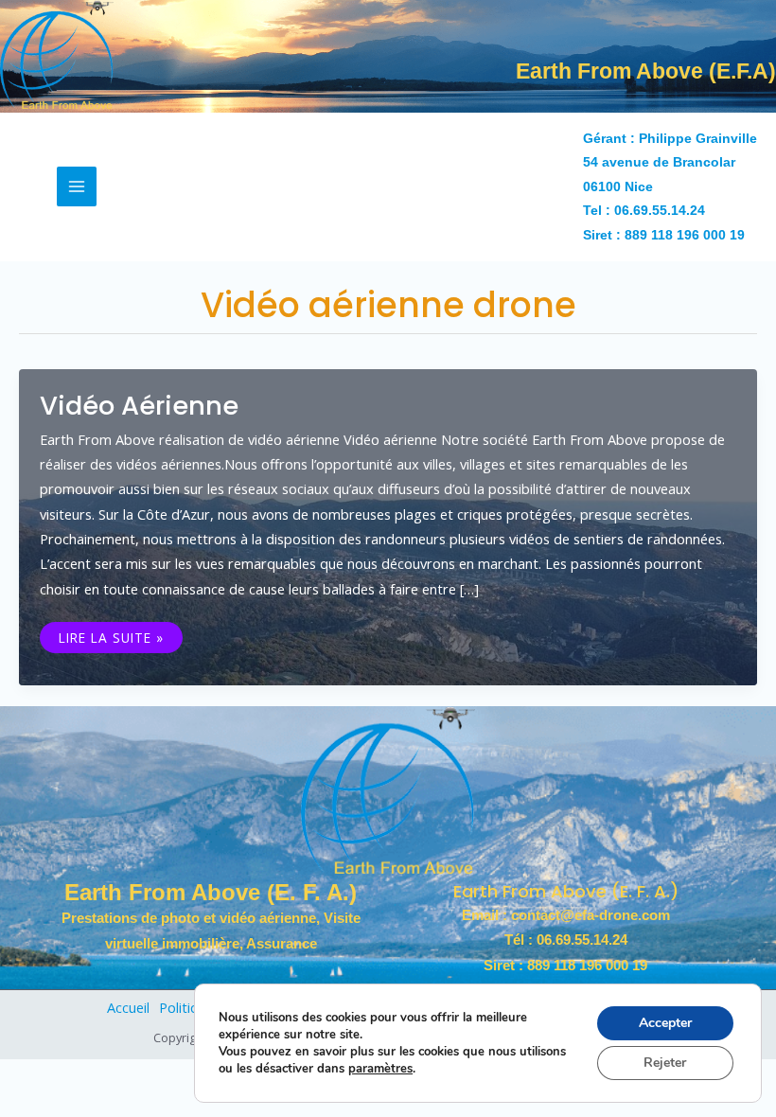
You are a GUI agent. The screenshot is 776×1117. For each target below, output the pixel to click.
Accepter (665, 1023)
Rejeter (665, 1063)
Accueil (128, 1007)
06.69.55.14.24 (659, 211)
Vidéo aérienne (139, 405)
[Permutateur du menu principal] (77, 186)
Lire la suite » (111, 635)
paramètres (380, 1068)
